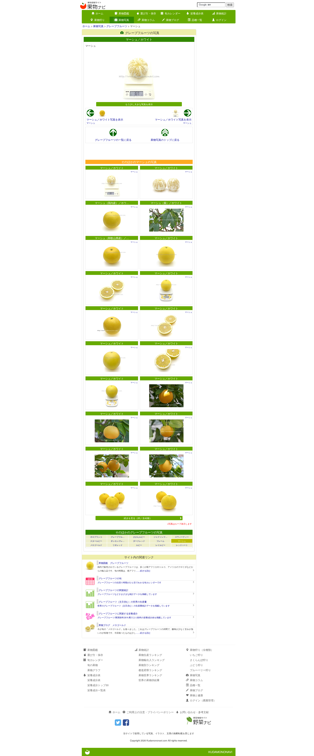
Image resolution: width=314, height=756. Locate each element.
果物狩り (99, 20)
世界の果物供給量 (149, 680)
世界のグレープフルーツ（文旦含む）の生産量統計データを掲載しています (133, 605)
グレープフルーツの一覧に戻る (113, 140)
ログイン (221, 20)
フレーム (160, 540)
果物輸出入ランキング (152, 660)
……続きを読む (143, 570)
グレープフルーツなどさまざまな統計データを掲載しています (127, 594)
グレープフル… (117, 536)
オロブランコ (96, 536)
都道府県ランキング (150, 670)
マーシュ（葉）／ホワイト (166, 203)
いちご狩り (196, 655)
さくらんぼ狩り (199, 660)
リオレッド (117, 545)
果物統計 (221, 13)
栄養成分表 (196, 13)
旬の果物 (92, 665)
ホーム (99, 13)
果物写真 (124, 20)
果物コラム (148, 20)
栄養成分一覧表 (96, 690)
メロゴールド (96, 545)
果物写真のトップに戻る (165, 140)
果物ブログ (172, 20)
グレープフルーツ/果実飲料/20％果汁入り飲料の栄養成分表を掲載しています (134, 617)
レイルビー (160, 545)
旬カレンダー (172, 13)
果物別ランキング (149, 665)
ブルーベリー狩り (200, 670)
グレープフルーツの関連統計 (113, 590)
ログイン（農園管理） (203, 700)
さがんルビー (139, 536)
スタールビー (96, 540)
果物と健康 (196, 695)
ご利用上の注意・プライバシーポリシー (150, 712)
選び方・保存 (148, 13)
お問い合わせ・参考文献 (194, 712)
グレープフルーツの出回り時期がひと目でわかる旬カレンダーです (129, 582)
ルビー (139, 545)
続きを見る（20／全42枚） (138, 518)
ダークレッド (139, 540)
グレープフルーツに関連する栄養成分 (118, 613)
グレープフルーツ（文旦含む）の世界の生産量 (123, 601)
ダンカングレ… (117, 540)
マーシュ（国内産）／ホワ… (112, 203)
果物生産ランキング (150, 655)
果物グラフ (93, 670)
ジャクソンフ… (160, 536)
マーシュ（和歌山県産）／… (112, 238)
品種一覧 (197, 20)
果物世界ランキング (150, 675)
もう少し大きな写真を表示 (139, 104)
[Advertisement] (139, 151)
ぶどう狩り (196, 665)
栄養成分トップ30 (98, 685)
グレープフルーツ (116, 26)
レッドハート (182, 545)
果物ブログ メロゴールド (112, 625)
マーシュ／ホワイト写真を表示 (105, 119)
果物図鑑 (124, 13)
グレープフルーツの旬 (110, 578)
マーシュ (91, 122)
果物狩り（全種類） (201, 650)
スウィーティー (182, 536)
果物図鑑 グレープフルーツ (113, 563)
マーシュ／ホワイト (112, 168)
